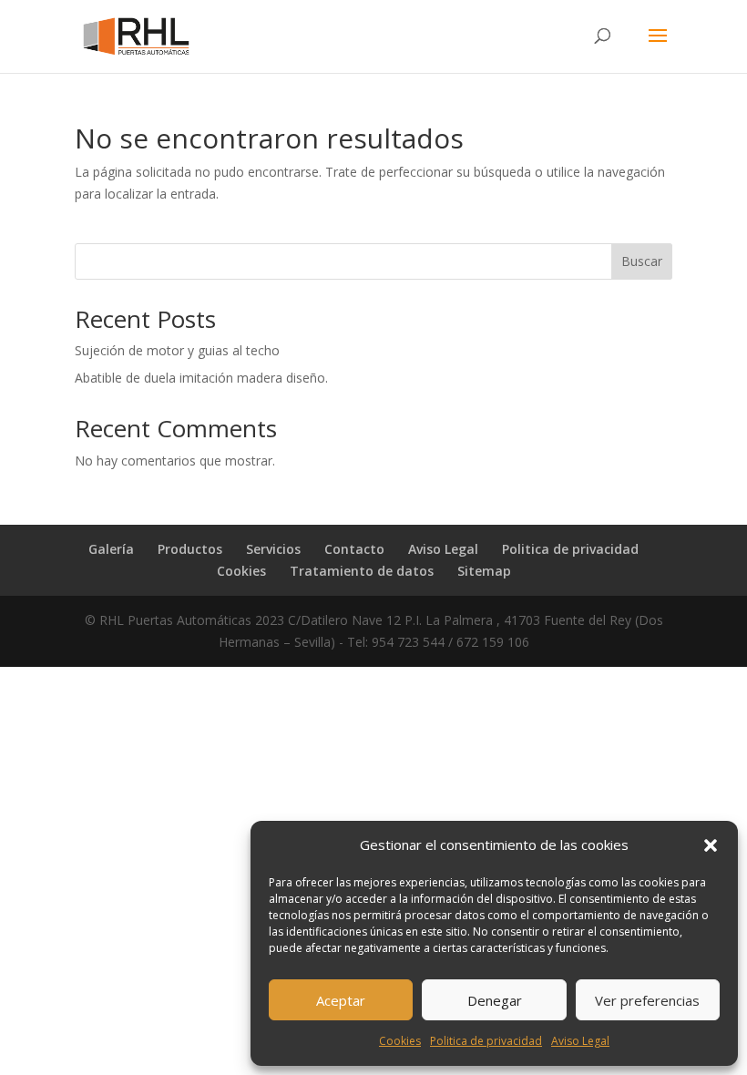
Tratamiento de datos (362, 570)
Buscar (641, 261)
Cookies (400, 1041)
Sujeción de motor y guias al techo (177, 350)
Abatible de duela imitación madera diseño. (201, 377)
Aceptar (340, 1000)
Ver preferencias (647, 1000)
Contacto (354, 549)
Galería (111, 549)
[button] (710, 845)
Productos (190, 549)
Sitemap (484, 570)
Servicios (273, 549)
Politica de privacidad (486, 1041)
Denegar (494, 1000)
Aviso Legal (580, 1041)
